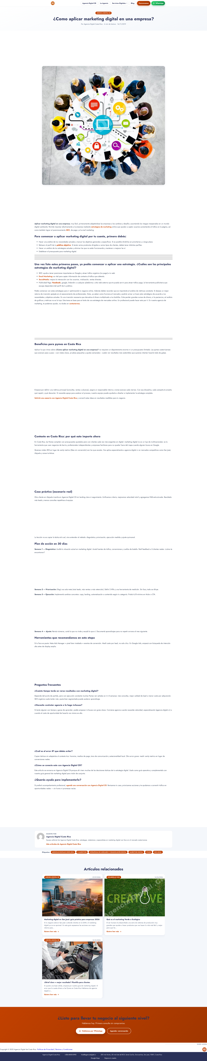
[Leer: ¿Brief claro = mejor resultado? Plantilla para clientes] (72, 967)
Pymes (148, 852)
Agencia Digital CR (89, 3)
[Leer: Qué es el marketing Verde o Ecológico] (134, 904)
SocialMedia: (44, 279)
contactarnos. (74, 303)
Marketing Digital (136, 852)
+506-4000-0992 (70, 1055)
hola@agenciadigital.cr (88, 1055)
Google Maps (95, 1058)
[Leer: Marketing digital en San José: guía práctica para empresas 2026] (72, 904)
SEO (68, 230)
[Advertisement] (103, 48)
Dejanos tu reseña (110, 1058)
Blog (132, 3)
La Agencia (104, 3)
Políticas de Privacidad (45, 1049)
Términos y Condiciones (63, 1049)
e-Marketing (82, 852)
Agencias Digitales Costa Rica (63, 852)
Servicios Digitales (119, 3)
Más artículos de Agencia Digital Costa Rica (63, 844)
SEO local (158, 852)
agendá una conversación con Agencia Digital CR (86, 785)
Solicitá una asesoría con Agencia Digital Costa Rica (55, 398)
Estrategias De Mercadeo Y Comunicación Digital (108, 852)
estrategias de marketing (101, 226)
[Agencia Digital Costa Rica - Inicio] (53, 3)
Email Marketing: (46, 276)
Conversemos (144, 3)
